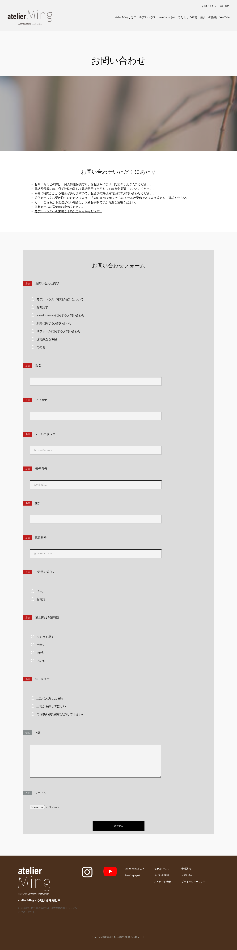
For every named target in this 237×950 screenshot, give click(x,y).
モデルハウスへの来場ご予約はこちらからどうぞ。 (68, 211)
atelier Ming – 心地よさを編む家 (39, 900)
